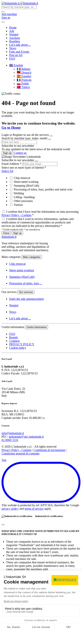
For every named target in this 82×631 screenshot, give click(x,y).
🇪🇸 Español (24, 76)
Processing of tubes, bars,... (25, 283)
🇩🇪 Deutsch (24, 72)
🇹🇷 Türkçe (23, 87)
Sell (9, 14)
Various (18, 204)
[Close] (51, 135)
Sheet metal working (26, 181)
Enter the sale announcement (26, 298)
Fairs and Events (19, 51)
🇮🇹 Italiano (23, 69)
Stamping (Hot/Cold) (26, 185)
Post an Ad (15, 55)
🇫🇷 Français (24, 79)
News (12, 48)
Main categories (31, 257)
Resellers (14, 41)
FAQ (12, 58)
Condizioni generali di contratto (20, 453)
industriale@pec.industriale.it (26, 436)
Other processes (23, 201)
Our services (26, 292)
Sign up (7, 153)
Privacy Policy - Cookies (16, 215)
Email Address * (11, 163)
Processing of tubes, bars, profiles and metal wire (42, 189)
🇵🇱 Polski (23, 83)
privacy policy (10, 508)
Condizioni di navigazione (49, 450)
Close (6, 233)
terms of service (34, 508)
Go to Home (11, 128)
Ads (11, 31)
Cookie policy (17, 347)
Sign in (6, 17)
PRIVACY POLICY (21, 344)
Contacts (14, 340)
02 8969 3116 (10, 440)
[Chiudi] (3, 524)
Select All (7, 171)
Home (13, 27)
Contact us (20, 152)
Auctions (14, 37)
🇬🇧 (16, 65)
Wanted (13, 34)
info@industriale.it (13, 433)
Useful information (37, 327)
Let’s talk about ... (20, 44)
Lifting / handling (24, 197)
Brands (13, 337)
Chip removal (21, 178)
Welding (18, 193)
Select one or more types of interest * (24, 167)
